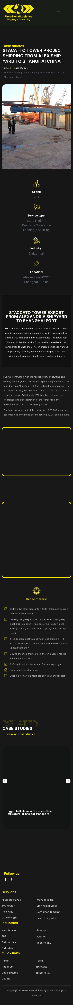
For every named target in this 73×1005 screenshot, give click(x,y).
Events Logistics (47, 918)
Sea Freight (9, 905)
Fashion (41, 936)
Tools (39, 960)
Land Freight (10, 917)
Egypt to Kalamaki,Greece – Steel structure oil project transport (30, 812)
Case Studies (10, 972)
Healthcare (9, 930)
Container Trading (48, 911)
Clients (6, 978)
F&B (4, 936)
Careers (41, 966)
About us (7, 966)
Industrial (8, 948)
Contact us (43, 973)
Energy (41, 930)
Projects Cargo (11, 899)
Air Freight (8, 911)
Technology (43, 942)
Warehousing (45, 899)
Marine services (46, 905)
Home (5, 960)
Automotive (9, 942)
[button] (5, 781)
